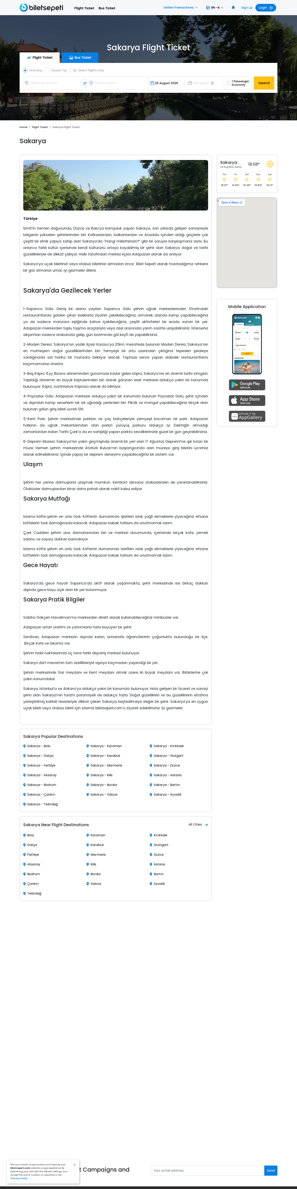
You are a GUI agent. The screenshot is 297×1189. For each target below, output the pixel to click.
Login (263, 7)
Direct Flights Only (91, 70)
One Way (35, 70)
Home (23, 127)
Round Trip (59, 70)
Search (264, 83)
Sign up (247, 7)
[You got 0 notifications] (233, 8)
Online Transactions (178, 7)
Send (271, 1170)
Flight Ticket (84, 8)
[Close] (74, 1165)
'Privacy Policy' (19, 1178)
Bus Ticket (107, 8)
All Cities (195, 824)
